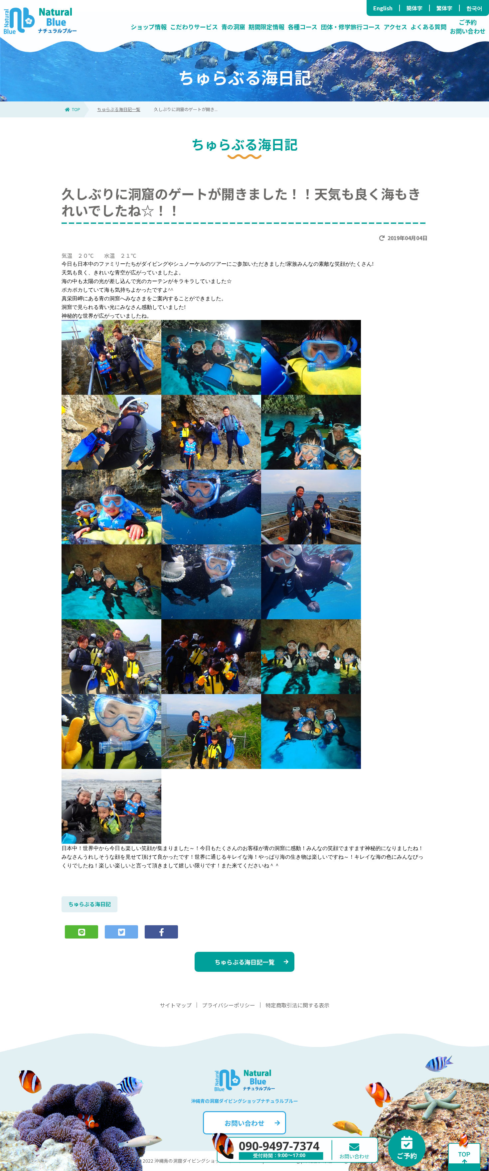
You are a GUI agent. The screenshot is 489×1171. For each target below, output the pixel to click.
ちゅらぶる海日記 (89, 904)
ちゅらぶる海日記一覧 (118, 109)
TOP (76, 109)
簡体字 (414, 8)
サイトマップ (176, 1005)
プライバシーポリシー (228, 1005)
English (383, 8)
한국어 (474, 8)
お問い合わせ (244, 1123)
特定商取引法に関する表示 (297, 1005)
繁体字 (444, 8)
